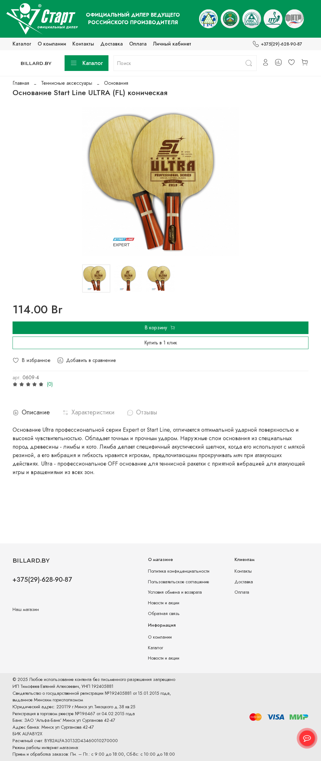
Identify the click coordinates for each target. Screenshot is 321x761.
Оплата (138, 43)
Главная (21, 83)
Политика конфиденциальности (178, 571)
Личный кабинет (172, 43)
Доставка (111, 43)
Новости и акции (163, 603)
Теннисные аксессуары (66, 83)
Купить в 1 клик (160, 342)
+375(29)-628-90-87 (281, 44)
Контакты (83, 43)
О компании (52, 43)
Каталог (22, 43)
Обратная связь (164, 613)
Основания (116, 83)
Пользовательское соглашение (178, 582)
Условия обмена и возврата (175, 592)
